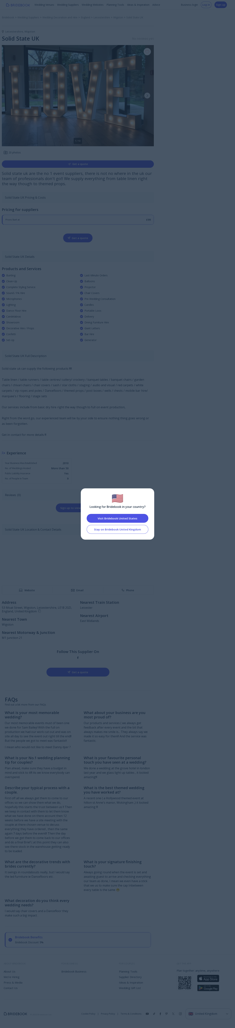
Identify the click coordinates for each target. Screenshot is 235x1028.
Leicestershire (14, 31)
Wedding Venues (44, 4)
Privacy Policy (108, 1014)
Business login (189, 4)
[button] (147, 95)
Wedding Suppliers (68, 4)
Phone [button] (130, 590)
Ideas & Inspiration (138, 4)
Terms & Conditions (131, 1014)
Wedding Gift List (130, 988)
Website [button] (29, 590)
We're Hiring (11, 977)
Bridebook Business (73, 971)
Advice (156, 4)
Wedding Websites (93, 4)
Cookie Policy (88, 1014)
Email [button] (80, 590)
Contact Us (11, 988)
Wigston (29, 31)
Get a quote (80, 164)
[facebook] (78, 657)
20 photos (15, 152)
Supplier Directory (130, 977)
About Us (9, 971)
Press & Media (13, 982)
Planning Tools (115, 4)
